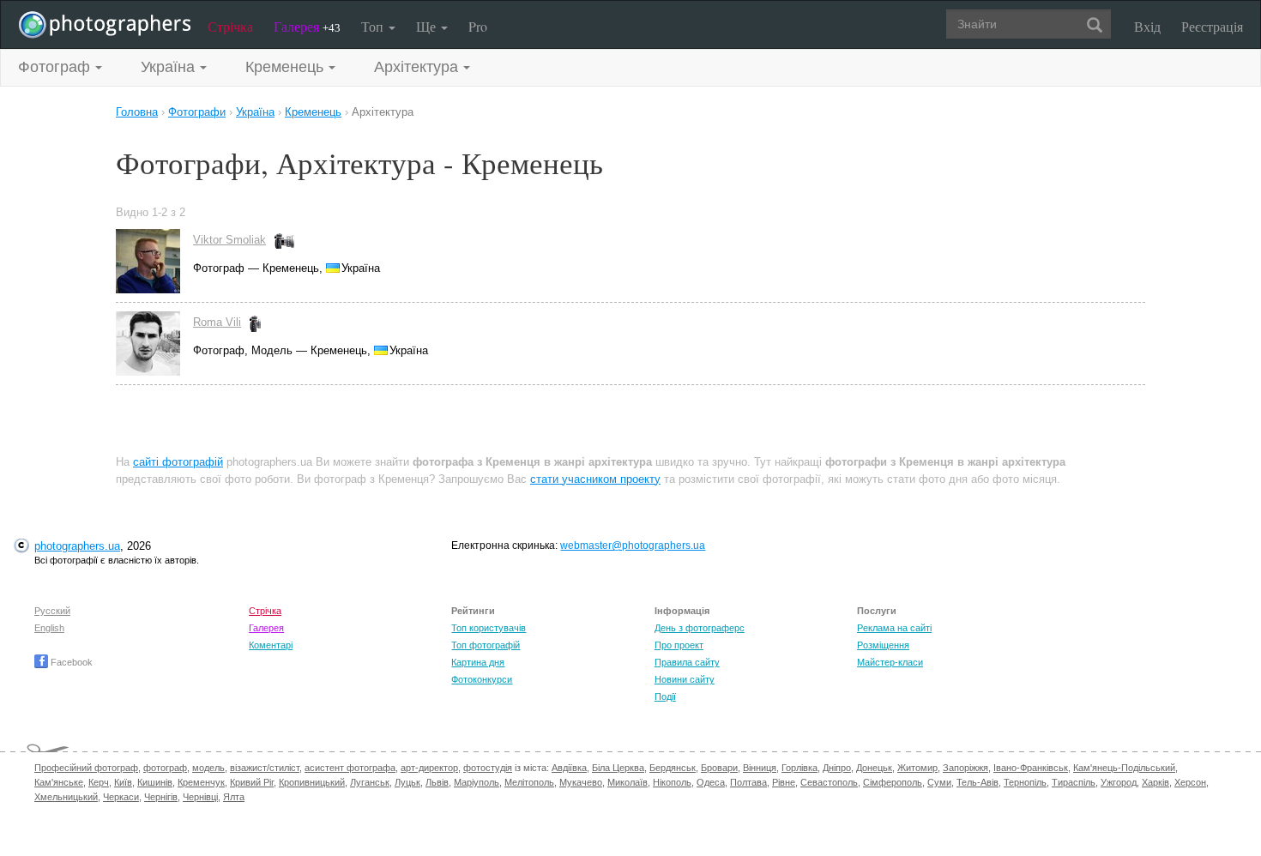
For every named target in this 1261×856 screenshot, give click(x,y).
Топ (374, 26)
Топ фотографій (485, 645)
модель (208, 768)
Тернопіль (1025, 782)
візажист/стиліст (264, 768)
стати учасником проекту (595, 479)
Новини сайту (685, 679)
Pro (477, 26)
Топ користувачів (488, 628)
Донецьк (874, 768)
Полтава (748, 782)
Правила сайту (687, 662)
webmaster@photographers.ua (632, 546)
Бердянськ (672, 768)
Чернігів (161, 797)
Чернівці (200, 797)
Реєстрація (1212, 26)
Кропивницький (312, 782)
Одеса (711, 782)
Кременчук (201, 782)
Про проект (679, 645)
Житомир (917, 768)
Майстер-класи (890, 662)
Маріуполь (476, 782)
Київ (123, 782)
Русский (52, 611)
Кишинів (154, 782)
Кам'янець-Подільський (1124, 768)
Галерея (307, 26)
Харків (1155, 782)
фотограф (165, 768)
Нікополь (672, 782)
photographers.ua (77, 546)
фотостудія (487, 768)
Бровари (719, 768)
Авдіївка (569, 768)
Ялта (233, 797)
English (49, 628)
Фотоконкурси (481, 679)
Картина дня (477, 662)
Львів (437, 782)
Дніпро (837, 768)
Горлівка (799, 768)
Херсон (1190, 782)
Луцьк (407, 782)
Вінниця (759, 768)
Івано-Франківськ (1030, 768)
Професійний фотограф (86, 768)
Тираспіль (1073, 782)
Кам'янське (58, 782)
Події (665, 696)
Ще (427, 26)
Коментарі (271, 645)
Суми (939, 782)
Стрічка (230, 26)
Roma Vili (217, 322)
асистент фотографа (350, 768)
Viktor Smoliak (229, 239)
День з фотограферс (700, 628)
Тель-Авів (977, 782)
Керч (98, 782)
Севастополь (829, 782)
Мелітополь (529, 782)
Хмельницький (66, 797)
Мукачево (580, 782)
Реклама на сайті (894, 628)
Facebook (70, 662)
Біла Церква (618, 768)
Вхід (1147, 26)
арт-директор (429, 768)
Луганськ (369, 782)
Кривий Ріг (252, 782)
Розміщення (883, 645)
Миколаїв (627, 782)
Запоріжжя (965, 768)
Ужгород (1119, 782)
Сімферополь (892, 782)
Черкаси (121, 797)
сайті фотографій (178, 461)
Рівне (783, 782)
